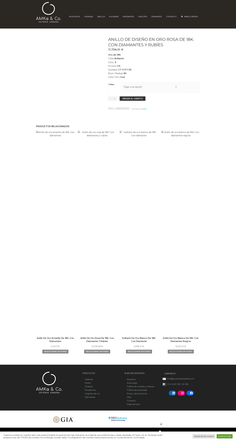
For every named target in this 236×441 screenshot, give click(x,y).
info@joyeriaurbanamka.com (180, 379)
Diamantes (156, 16)
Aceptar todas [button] (224, 436)
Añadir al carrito (132, 98)
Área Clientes (191, 16)
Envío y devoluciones (137, 393)
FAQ (129, 397)
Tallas (111, 84)
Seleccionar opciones (55, 351)
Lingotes (142, 16)
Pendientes (128, 16)
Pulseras (114, 16)
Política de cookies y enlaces (140, 386)
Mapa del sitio (133, 404)
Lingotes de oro (92, 393)
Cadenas (88, 16)
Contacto (171, 16)
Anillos (101, 16)
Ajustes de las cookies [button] (204, 436)
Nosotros (74, 16)
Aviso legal (132, 383)
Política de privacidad (137, 390)
